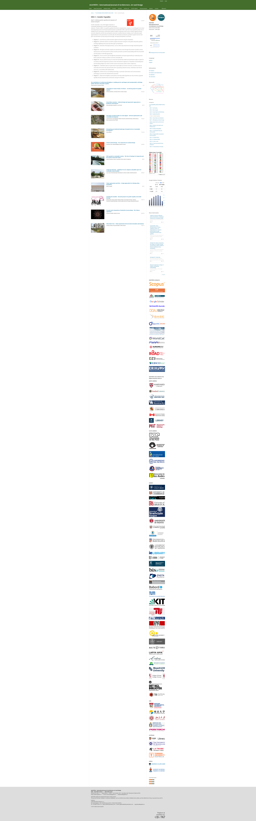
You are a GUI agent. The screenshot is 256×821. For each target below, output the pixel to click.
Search (164, 8)
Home (90, 8)
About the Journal (98, 8)
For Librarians (152, 76)
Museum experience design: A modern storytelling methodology (157, 266)
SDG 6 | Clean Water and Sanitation (157, 118)
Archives (120, 8)
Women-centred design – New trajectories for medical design (120, 142)
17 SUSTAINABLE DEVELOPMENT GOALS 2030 (104, 13)
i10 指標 (151, 191)
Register (161, 1)
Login (166, 1)
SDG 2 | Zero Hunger (154, 110)
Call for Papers (134, 8)
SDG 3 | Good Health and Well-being (157, 112)
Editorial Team (107, 8)
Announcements (143, 8)
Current (114, 8)
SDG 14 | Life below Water (155, 139)
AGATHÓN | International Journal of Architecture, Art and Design (116, 5)
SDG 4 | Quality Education (155, 114)
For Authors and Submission (155, 72)
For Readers (151, 70)
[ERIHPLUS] (157, 371)
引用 (151, 186)
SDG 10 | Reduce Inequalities (155, 128)
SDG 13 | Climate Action (154, 137)
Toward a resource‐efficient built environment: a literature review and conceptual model (157, 217)
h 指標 (151, 189)
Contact (156, 8)
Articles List (126, 8)
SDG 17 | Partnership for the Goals (156, 146)
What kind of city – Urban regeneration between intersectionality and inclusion (125, 223)
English (150, 62)
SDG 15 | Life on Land (154, 141)
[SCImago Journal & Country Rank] (157, 52)
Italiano (150, 60)
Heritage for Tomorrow (155, 257)
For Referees (152, 74)
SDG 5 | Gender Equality (155, 116)
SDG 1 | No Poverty (153, 108)
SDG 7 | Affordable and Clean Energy (157, 120)
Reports (151, 8)
